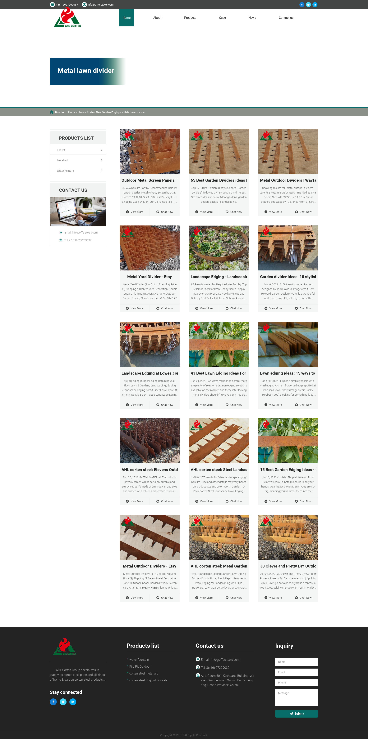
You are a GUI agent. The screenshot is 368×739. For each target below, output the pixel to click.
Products (190, 18)
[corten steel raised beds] (308, 4)
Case (222, 18)
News (252, 18)
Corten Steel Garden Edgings (104, 112)
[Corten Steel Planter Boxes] (301, 4)
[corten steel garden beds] (314, 4)
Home (126, 18)
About (157, 18)
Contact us (286, 18)
